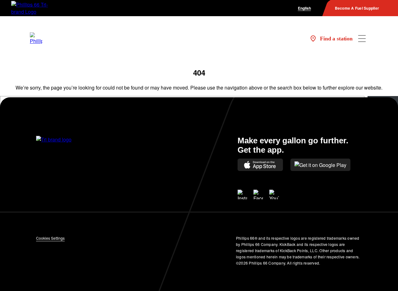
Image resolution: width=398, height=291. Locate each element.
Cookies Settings (50, 238)
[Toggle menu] (362, 38)
